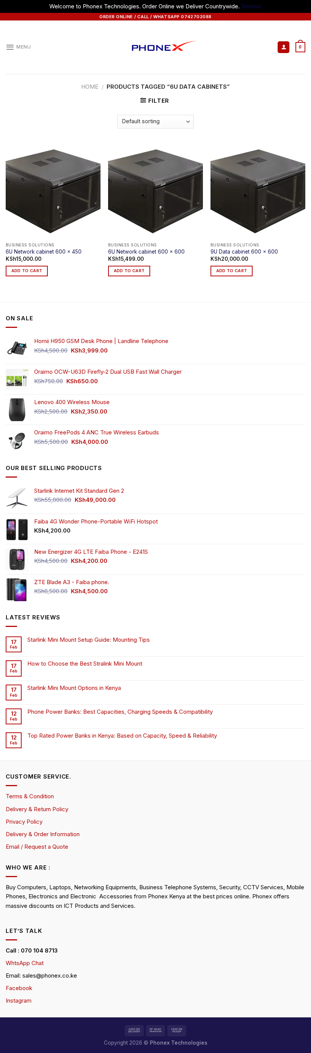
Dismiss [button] (251, 6)
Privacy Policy (24, 821)
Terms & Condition (30, 796)
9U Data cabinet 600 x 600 (244, 252)
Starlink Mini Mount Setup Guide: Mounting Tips (88, 639)
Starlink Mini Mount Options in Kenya (74, 688)
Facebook (19, 988)
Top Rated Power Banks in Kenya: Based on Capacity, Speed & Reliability (122, 735)
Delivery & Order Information (43, 834)
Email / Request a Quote (37, 846)
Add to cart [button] (26, 270)
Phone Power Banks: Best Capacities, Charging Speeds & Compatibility (120, 711)
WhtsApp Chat (25, 963)
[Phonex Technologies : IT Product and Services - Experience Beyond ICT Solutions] (155, 47)
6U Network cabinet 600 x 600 (146, 252)
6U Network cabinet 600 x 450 (44, 252)
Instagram (18, 1000)
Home (89, 86)
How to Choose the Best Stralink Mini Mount (84, 663)
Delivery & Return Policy (37, 809)
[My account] (283, 47)
